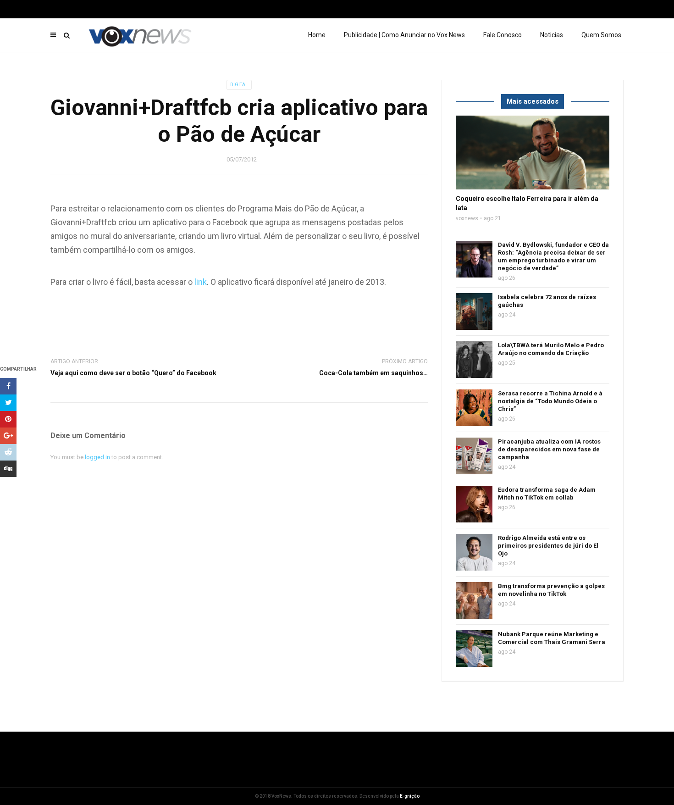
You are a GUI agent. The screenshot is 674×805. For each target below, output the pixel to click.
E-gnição (410, 796)
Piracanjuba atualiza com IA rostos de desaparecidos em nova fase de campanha (549, 449)
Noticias (551, 35)
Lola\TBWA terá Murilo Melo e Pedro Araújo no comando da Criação (551, 349)
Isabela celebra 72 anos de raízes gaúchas (547, 301)
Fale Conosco (502, 35)
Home (317, 35)
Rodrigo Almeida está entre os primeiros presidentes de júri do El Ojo (548, 545)
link (200, 282)
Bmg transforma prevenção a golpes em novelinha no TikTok (551, 590)
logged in (97, 457)
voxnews (467, 218)
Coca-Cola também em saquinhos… (373, 373)
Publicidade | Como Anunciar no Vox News (404, 35)
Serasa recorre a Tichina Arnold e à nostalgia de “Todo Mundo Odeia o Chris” (550, 401)
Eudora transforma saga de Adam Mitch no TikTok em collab (547, 493)
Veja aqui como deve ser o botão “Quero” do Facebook (133, 373)
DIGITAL (239, 84)
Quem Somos (601, 35)
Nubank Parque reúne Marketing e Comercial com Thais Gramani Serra (551, 638)
